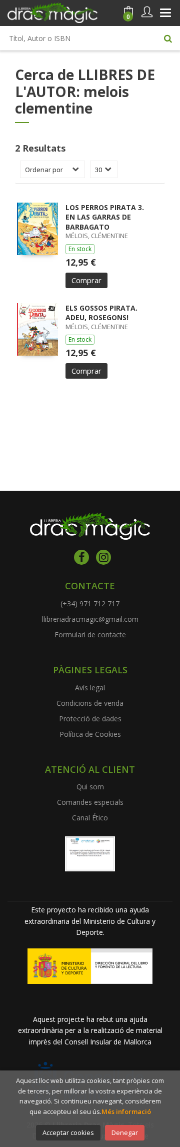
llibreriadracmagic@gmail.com (90, 619)
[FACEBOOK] (81, 557)
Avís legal (90, 687)
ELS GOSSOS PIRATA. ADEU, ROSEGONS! (102, 313)
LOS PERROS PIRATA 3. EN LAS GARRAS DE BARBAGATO (105, 217)
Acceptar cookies (68, 1132)
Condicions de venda (90, 703)
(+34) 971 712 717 (90, 603)
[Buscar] (168, 38)
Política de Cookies (90, 734)
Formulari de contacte (90, 634)
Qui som (90, 786)
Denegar (125, 1132)
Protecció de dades (90, 718)
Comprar (87, 280)
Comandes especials (90, 802)
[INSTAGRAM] (103, 557)
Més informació (126, 1111)
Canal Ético (90, 817)
